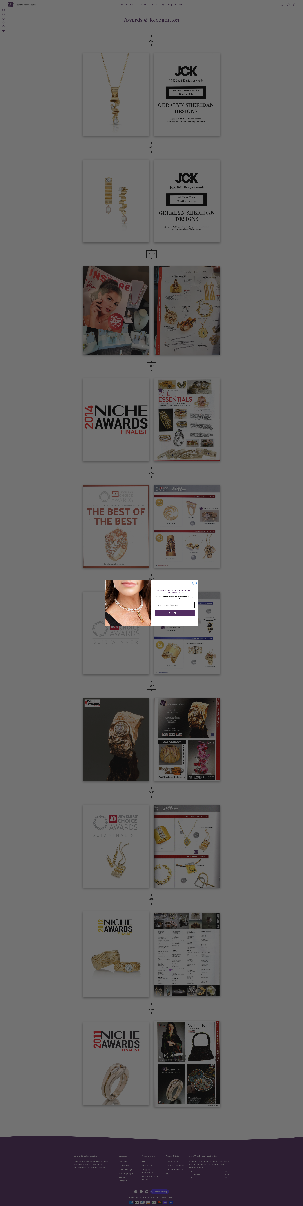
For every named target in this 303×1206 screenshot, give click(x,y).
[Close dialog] (195, 583)
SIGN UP (174, 612)
